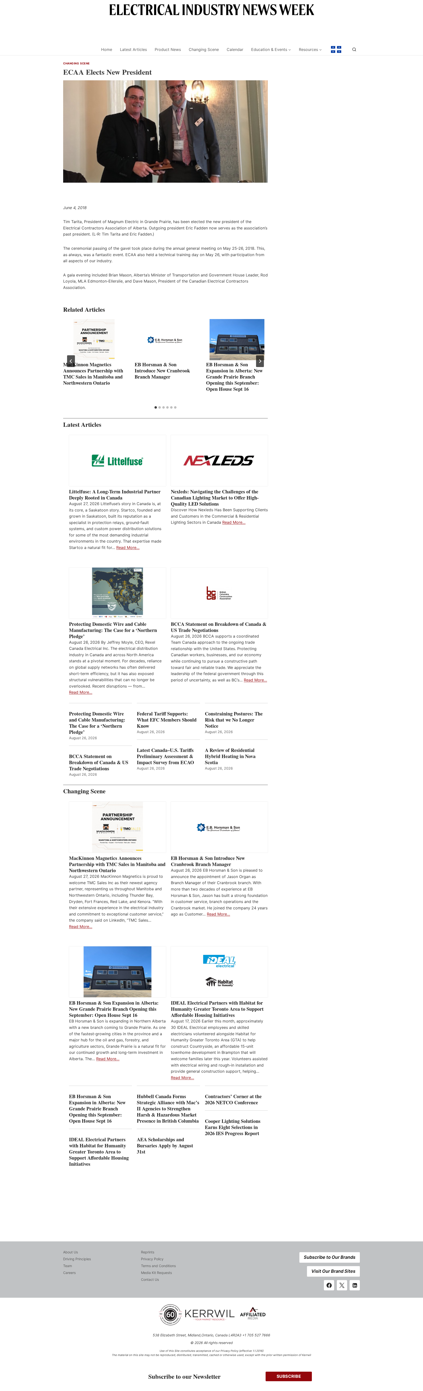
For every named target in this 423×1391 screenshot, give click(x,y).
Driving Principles (77, 1259)
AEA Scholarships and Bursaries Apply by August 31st (165, 1145)
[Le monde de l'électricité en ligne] (336, 49)
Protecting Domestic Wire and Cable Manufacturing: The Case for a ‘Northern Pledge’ (113, 630)
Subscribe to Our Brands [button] (329, 1257)
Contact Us (150, 1279)
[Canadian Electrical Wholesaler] (79, 49)
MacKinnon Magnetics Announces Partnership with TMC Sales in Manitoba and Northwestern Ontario (93, 373)
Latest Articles (133, 49)
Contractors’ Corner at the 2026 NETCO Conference (233, 1099)
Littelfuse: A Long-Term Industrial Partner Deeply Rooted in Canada (115, 494)
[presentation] (94, 339)
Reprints (147, 1252)
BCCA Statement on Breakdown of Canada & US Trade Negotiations (219, 627)
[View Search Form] (354, 49)
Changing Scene (204, 49)
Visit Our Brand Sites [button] (333, 1271)
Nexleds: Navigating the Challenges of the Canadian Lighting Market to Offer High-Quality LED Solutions (215, 497)
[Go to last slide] (71, 361)
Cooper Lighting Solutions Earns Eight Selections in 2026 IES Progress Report (233, 1127)
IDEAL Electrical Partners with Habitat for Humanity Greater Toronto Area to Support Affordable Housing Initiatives (217, 1009)
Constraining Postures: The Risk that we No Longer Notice (234, 720)
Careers (69, 1273)
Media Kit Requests (156, 1273)
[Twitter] (342, 1285)
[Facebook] (329, 1285)
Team (67, 1266)
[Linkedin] (355, 1285)
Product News (168, 49)
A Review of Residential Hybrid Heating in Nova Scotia (230, 756)
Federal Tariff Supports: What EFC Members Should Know (167, 720)
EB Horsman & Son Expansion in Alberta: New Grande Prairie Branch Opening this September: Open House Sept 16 (234, 376)
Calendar (235, 49)
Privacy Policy (152, 1259)
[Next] (260, 361)
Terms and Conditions (158, 1266)
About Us (70, 1252)
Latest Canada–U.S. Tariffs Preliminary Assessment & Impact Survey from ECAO (165, 756)
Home (106, 49)
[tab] (155, 407)
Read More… (128, 547)
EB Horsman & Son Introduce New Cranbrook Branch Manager (162, 370)
